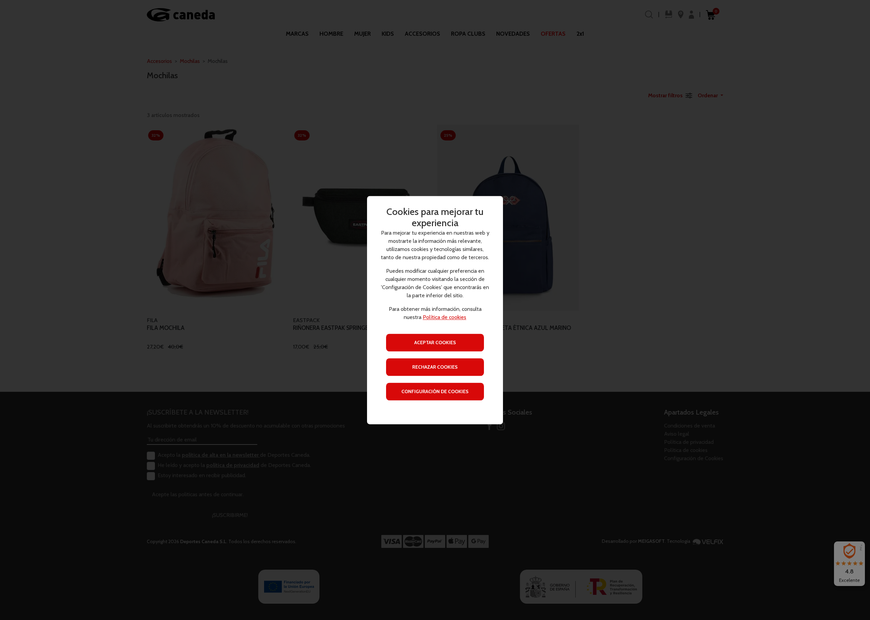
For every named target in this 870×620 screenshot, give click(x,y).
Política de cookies (444, 317)
